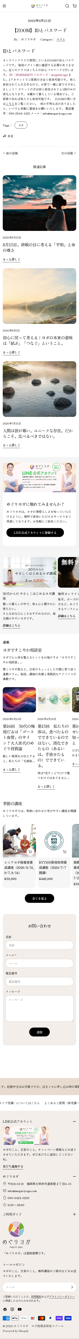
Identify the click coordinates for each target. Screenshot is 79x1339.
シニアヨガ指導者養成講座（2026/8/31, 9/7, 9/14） (19, 867)
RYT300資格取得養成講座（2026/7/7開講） (53, 867)
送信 (39, 1032)
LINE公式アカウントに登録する (35, 532)
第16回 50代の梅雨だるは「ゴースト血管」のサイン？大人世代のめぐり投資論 (19, 737)
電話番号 (11, 973)
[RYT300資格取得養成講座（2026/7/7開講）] (54, 841)
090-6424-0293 (18, 1198)
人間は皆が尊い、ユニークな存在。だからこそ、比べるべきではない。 (38, 433)
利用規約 (36, 1296)
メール (11, 955)
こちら (10, 103)
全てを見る (39, 898)
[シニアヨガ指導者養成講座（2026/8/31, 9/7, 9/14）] (19, 841)
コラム (60, 39)
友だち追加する (13, 1166)
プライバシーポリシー (62, 1296)
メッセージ (13, 991)
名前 (8, 937)
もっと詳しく (11, 259)
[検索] (67, 6)
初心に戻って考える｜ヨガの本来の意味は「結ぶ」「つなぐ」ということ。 (38, 340)
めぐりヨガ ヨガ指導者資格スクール (39, 1326)
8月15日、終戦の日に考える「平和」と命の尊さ (39, 247)
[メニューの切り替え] (4, 6)
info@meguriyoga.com (22, 1190)
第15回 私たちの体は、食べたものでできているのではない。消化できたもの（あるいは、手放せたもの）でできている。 (53, 745)
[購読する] (72, 1287)
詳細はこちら (11, 625)
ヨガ (21, 125)
